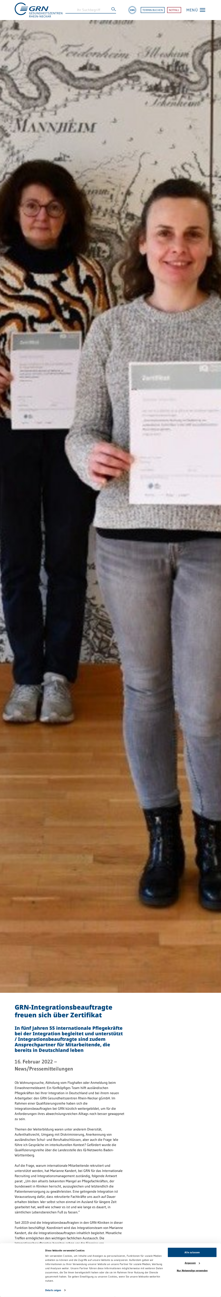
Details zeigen (53, 1290)
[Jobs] (132, 10)
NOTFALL (174, 10)
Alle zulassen (192, 1252)
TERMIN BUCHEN (152, 10)
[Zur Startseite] (38, 10)
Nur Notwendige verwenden (192, 1270)
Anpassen (190, 1263)
